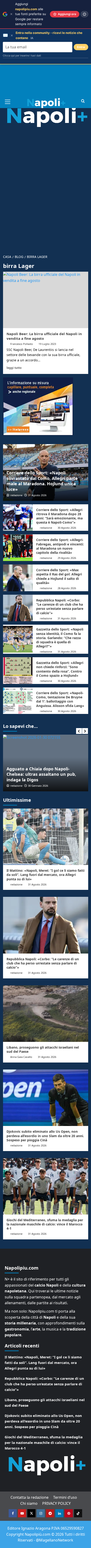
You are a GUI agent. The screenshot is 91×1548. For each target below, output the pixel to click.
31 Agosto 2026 (37, 495)
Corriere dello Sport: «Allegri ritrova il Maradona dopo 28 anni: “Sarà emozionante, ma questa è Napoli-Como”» (59, 516)
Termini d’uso (65, 1497)
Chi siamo (29, 1503)
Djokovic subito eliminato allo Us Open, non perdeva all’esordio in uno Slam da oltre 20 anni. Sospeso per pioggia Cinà (45, 1135)
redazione (16, 495)
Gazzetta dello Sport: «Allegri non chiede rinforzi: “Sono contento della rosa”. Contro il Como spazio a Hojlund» (59, 669)
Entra (81, 47)
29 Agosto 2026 (67, 558)
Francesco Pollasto (21, 344)
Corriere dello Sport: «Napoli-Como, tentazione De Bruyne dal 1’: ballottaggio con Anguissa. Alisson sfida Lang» (60, 699)
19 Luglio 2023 (47, 344)
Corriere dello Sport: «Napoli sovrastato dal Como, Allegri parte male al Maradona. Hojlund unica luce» (42, 481)
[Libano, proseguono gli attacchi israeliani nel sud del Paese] (45, 1013)
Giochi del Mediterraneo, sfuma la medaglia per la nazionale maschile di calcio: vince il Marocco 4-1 (45, 1224)
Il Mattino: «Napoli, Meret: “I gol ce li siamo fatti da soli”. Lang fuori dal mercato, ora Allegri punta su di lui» (45, 874)
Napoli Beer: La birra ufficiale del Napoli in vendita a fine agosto (44, 336)
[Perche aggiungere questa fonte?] (84, 14)
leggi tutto (14, 368)
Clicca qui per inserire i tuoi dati (22, 55)
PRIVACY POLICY (56, 1503)
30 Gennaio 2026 (38, 785)
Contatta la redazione (29, 1497)
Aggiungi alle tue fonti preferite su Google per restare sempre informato (30, 14)
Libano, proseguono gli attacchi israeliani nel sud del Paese (43, 1049)
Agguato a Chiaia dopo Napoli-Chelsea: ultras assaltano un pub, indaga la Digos (41, 774)
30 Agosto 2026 (67, 527)
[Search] (83, 101)
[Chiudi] (11, 14)
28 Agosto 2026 (67, 588)
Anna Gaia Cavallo (21, 1057)
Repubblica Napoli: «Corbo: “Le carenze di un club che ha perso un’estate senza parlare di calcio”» (59, 606)
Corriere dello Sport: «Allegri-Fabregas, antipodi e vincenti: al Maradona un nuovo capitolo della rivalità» (60, 546)
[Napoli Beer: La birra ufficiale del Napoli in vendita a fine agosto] (45, 300)
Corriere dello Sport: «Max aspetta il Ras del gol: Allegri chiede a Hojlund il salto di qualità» (59, 576)
